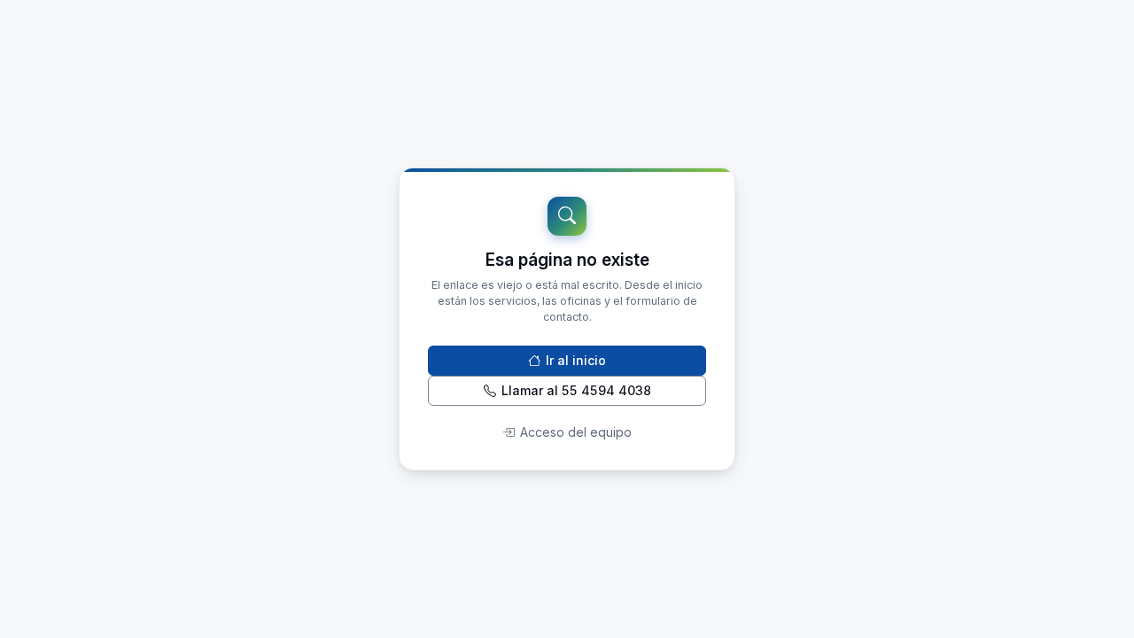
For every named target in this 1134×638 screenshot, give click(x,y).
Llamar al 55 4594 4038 (576, 390)
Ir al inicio (576, 360)
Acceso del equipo (576, 432)
